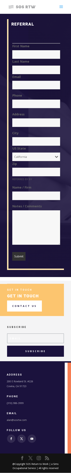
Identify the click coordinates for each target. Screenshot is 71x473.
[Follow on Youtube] (32, 439)
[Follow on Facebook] (11, 439)
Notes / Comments (27, 206)
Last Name (20, 61)
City (15, 133)
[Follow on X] (21, 439)
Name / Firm (21, 187)
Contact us (24, 306)
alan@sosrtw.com (17, 420)
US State (19, 148)
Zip (14, 164)
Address (18, 114)
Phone (17, 95)
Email (16, 77)
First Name (20, 46)
